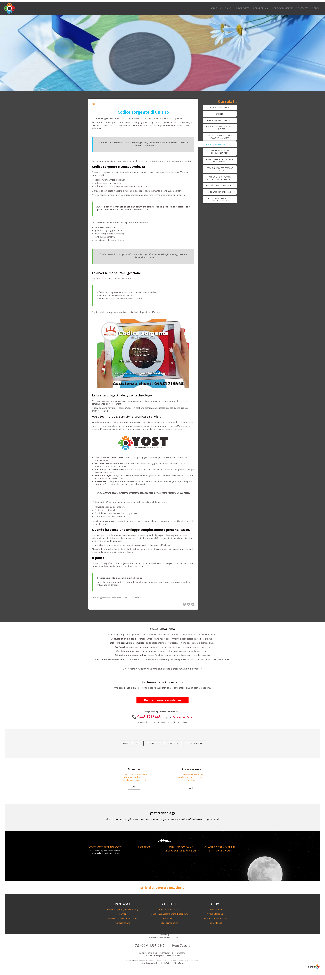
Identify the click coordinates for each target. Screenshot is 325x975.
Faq (93, 103)
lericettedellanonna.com (215, 918)
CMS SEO (220, 114)
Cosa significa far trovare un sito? (220, 169)
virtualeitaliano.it (215, 913)
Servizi (122, 913)
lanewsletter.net (215, 909)
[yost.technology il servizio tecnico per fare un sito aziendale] (314, 968)
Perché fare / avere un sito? (219, 185)
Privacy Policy (178, 963)
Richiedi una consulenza (162, 700)
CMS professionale (219, 107)
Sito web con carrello (219, 192)
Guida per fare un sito (169, 909)
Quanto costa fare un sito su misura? (219, 848)
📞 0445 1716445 (146, 716)
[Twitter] (192, 604)
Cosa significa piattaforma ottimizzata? (219, 160)
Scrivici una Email (183, 717)
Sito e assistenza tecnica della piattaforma (219, 136)
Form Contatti (180, 945)
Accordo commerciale (150, 963)
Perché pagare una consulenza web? (219, 151)
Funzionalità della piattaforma (122, 918)
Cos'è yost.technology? (105, 847)
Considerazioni (122, 923)
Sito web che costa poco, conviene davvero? (219, 199)
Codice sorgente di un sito (219, 144)
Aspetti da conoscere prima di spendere (169, 913)
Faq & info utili (215, 923)
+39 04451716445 (152, 945)
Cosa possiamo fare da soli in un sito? (219, 127)
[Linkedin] (188, 604)
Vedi (134, 786)
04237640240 (147, 953)
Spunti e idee (169, 918)
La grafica (143, 847)
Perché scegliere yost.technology (122, 909)
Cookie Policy (165, 963)
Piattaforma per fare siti (219, 120)
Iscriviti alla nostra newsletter (162, 887)
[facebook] (184, 604)
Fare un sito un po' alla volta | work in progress (219, 178)
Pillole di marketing (169, 923)
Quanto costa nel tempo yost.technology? (181, 848)
